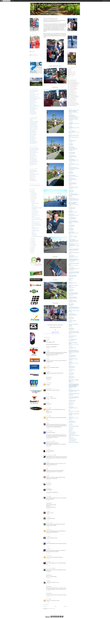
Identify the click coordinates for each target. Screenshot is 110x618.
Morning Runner (71, 303)
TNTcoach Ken (48, 396)
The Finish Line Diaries (72, 439)
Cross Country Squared (72, 339)
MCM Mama (48, 430)
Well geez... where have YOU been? (74, 344)
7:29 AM (47, 539)
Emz (46, 339)
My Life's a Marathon (72, 182)
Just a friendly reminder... (72, 377)
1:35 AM (47, 466)
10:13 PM (48, 533)
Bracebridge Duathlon (33, 99)
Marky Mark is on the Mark (73, 187)
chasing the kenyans (72, 155)
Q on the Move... (71, 427)
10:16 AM (48, 479)
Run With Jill (71, 228)
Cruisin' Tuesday (34, 206)
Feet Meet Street (71, 214)
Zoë (46, 461)
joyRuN (47, 488)
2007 (32, 250)
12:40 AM (48, 459)
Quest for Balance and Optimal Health (74, 380)
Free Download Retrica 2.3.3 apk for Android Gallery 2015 (74, 260)
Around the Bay (32, 139)
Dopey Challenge (71, 172)
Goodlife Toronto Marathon (34, 121)
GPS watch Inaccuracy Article (73, 391)
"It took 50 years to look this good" (73, 256)
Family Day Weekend (72, 208)
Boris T (47, 541)
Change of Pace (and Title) (72, 276)
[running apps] (32, 51)
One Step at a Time (72, 400)
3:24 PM (47, 526)
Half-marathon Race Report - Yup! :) (74, 272)
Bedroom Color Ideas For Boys (73, 314)
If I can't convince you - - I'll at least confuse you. (74, 244)
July (32, 200)
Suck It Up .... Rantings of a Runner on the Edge (73, 203)
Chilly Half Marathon (33, 113)
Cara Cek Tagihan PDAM (72, 218)
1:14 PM (47, 485)
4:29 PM (47, 602)
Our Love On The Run (72, 335)
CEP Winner (33, 216)
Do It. (70, 410)
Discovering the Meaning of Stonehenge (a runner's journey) (74, 351)
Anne (47, 511)
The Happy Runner (72, 178)
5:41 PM (47, 500)
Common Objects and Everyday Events (74, 436)
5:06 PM (47, 380)
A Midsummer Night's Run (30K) (35, 98)
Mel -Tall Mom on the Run (50, 455)
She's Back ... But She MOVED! (73, 407)
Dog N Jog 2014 (71, 290)
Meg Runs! (70, 362)
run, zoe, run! (71, 317)
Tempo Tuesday (34, 213)
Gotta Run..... (48, 522)
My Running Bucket (72, 314)
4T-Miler (31, 119)
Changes (70, 279)
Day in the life (71, 141)
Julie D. (47, 580)
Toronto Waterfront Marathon (34, 90)
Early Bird (33, 201)
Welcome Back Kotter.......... (72, 287)
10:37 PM (48, 452)
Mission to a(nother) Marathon (55, 5)
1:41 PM (47, 519)
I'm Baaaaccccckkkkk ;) (72, 401)
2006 (32, 252)
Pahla (47, 365)
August (33, 199)
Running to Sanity (72, 366)
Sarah (47, 371)
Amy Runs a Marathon (72, 320)
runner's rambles (71, 131)
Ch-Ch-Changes (71, 144)
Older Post (65, 606)
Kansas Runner (71, 289)
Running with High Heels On (73, 259)
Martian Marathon (32, 111)
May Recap (70, 325)
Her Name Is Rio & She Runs (73, 292)
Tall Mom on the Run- (72, 432)
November (33, 194)
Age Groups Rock (71, 225)
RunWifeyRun (71, 406)
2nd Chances (71, 429)
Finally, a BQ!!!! (71, 336)
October (33, 196)
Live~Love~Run (71, 267)
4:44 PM (47, 348)
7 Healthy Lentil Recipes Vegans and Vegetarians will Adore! (74, 160)
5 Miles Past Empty (72, 152)
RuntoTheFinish (71, 232)
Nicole (47, 449)
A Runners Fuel (71, 190)
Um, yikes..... (71, 370)
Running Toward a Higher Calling (73, 343)
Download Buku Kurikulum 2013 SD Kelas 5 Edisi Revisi (74, 269)
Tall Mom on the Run (72, 140)
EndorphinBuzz (71, 403)
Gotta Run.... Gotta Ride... (73, 236)
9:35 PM (47, 578)
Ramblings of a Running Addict (74, 413)
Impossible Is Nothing (72, 300)
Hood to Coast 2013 (71, 318)
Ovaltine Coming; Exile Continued (73, 215)
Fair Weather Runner (72, 355)
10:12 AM (48, 473)
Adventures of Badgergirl (73, 221)
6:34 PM (47, 405)
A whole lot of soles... (72, 198)
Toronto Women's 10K (33, 125)
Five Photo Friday (34, 210)
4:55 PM (47, 368)
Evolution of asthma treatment (73, 397)
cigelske (47, 529)
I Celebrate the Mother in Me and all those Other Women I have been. (74, 241)
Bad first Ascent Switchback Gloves (74, 176)
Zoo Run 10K (32, 92)
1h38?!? (70, 404)
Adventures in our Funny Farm (74, 249)
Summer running (71, 191)
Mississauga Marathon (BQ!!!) (34, 105)
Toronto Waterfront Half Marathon (35, 185)
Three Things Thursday (35, 203)
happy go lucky (71, 437)
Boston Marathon (71, 229)
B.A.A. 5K (31, 165)
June (33, 238)
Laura (47, 536)
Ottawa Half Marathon (33, 160)
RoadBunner (71, 171)
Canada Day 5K (32, 103)
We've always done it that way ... (73, 298)
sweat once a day (71, 163)
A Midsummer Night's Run (34, 126)
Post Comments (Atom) (51, 608)
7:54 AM (47, 546)
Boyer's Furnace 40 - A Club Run (73, 265)
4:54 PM (47, 363)
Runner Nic (70, 430)
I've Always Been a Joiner (73, 193)
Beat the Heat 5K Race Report (73, 282)
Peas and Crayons (71, 159)
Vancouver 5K (71, 188)
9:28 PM (47, 508)
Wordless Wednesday (72, 367)
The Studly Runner (72, 433)
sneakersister (71, 278)
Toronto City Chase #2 (33, 127)
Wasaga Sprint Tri (32, 95)
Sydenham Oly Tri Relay (33, 102)
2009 (32, 247)
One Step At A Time (72, 207)
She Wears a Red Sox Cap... (73, 167)
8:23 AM (47, 553)
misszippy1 (70, 126)
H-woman (47, 388)
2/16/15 (70, 253)
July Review (70, 359)
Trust (69, 237)
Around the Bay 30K (33, 112)
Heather (47, 482)
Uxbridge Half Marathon (33, 108)
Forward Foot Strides (72, 217)
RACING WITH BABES (73, 297)
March (33, 242)
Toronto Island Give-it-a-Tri (34, 96)
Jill (46, 422)
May (33, 239)
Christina (47, 496)
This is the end (71, 304)
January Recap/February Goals (73, 211)
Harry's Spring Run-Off (33, 138)
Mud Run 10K (32, 157)
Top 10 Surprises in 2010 (72, 422)
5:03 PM (47, 374)
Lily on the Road (71, 373)
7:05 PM (47, 420)
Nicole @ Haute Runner (50, 568)
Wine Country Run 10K (33, 156)
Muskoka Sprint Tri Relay (34, 129)
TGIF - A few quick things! (36, 217)
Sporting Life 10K (32, 107)
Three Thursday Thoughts (72, 347)
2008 (32, 249)
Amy (47, 350)
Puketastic (33, 232)
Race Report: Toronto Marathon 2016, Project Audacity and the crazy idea (74, 199)
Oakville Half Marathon (33, 91)
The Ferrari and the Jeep (35, 214)
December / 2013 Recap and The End (74, 308)
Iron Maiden (70, 414)
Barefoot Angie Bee (72, 239)
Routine (33, 204)
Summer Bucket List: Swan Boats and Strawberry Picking (74, 169)
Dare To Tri (71, 346)
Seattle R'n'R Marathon (33, 131)
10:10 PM (48, 438)
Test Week (70, 311)
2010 (32, 191)
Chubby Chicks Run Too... (73, 275)
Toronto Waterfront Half (33, 122)
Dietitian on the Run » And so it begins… (74, 136)
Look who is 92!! (71, 374)
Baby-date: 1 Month (71, 329)
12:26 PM (48, 565)
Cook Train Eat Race (72, 440)
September (33, 197)
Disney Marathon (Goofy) (34, 142)
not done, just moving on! (72, 356)
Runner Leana (71, 376)
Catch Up (70, 321)
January (33, 245)
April (33, 241)
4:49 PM (47, 356)
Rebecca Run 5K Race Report (36, 224)
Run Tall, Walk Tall (72, 175)
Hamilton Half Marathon (33, 171)
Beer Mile (58, 21)
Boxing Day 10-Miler (33, 118)
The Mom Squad (71, 381)
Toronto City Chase (33, 104)
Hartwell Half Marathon (33, 163)
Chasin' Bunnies (71, 255)
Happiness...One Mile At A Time (74, 310)
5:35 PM (47, 493)
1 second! (33, 226)
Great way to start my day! (36, 221)
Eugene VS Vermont (71, 226)
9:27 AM (47, 596)
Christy (47, 516)
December (33, 193)
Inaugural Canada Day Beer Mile (37, 236)
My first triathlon (34, 235)
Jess (46, 475)
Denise (47, 548)
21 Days (70, 282)
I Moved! (70, 387)
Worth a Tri (71, 424)
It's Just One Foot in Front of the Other (74, 264)
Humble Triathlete (72, 421)
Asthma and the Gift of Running (74, 396)
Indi (46, 358)
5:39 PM (47, 399)
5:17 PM (47, 572)
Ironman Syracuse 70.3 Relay (34, 94)
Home (55, 606)
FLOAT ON (71, 143)
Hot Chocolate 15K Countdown (73, 301)
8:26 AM (47, 514)
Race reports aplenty (71, 340)
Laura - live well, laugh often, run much (73, 324)
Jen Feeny (47, 415)
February (33, 244)
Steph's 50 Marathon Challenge (74, 331)
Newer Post (45, 606)
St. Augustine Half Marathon (73, 156)
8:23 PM (47, 428)
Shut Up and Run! (71, 147)
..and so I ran (71, 417)
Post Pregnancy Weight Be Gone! (74, 393)
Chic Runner (71, 122)
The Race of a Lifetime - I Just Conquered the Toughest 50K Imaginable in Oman (73, 149)
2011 (32, 190)
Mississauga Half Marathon (34, 161)
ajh (46, 402)
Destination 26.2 (71, 328)
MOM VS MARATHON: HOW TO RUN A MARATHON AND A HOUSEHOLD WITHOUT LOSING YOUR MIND (74, 385)
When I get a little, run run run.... (74, 252)
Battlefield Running (72, 115)
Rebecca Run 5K (32, 100)
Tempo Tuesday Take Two (36, 223)
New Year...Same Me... (72, 153)
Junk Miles (70, 210)
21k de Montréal (32, 136)
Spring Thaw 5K (32, 109)
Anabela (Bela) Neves (49, 441)
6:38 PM (47, 413)
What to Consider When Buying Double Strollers (73, 294)
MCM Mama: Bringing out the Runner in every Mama (74, 111)
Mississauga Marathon (33, 134)
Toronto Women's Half (33, 158)
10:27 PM (48, 446)
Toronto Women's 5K (33, 150)
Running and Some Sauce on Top (74, 390)
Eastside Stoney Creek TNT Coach (73, 286)
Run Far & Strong (72, 369)
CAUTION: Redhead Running (73, 307)
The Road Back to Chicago (73, 358)
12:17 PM (48, 590)
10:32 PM (48, 583)
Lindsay (47, 561)
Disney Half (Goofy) (33, 143)
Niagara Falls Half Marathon (34, 148)
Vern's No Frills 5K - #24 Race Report (74, 411)
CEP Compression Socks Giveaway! (35, 228)
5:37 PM (47, 393)
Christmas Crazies (71, 394)
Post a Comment (46, 604)
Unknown (47, 382)
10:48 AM (48, 558)
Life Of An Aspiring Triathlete (74, 426)
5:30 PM (47, 385)
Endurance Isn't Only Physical (74, 442)
